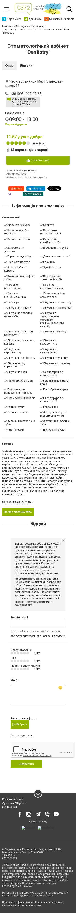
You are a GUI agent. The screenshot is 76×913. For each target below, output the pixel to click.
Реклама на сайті (12, 799)
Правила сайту (44, 902)
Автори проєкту (38, 821)
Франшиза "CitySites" (14, 803)
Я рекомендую (39, 160)
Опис (9, 65)
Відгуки (26, 65)
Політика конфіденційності (18, 902)
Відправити (26, 763)
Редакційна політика (29, 905)
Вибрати (21, 724)
